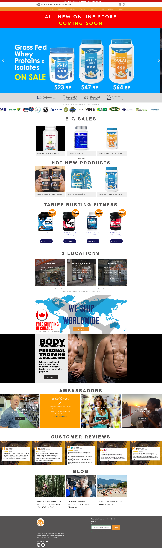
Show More (81, 158)
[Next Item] (159, 60)
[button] (50, 9)
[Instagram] (120, 4)
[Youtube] (124, 4)
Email (93, 524)
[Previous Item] (3, 60)
